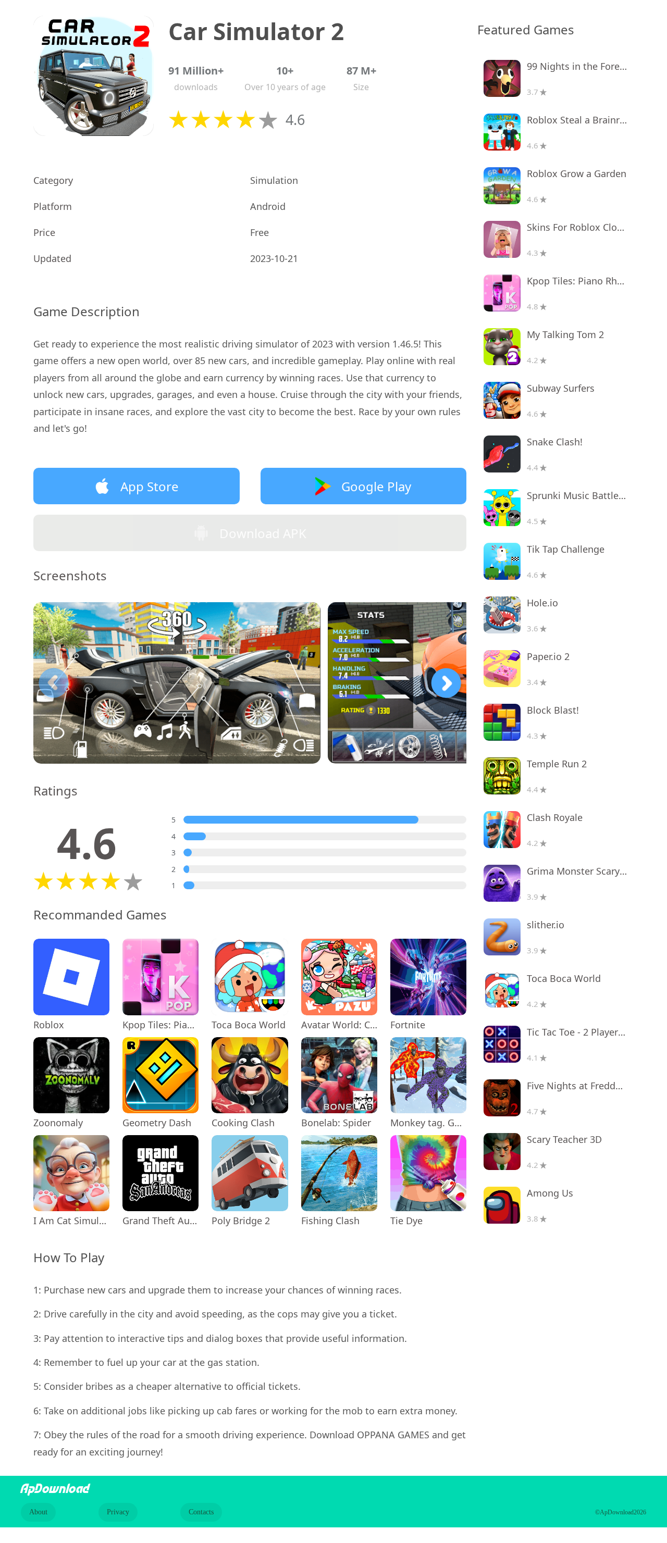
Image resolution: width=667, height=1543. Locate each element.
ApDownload (55, 1489)
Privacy (118, 1512)
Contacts (201, 1512)
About (38, 1512)
